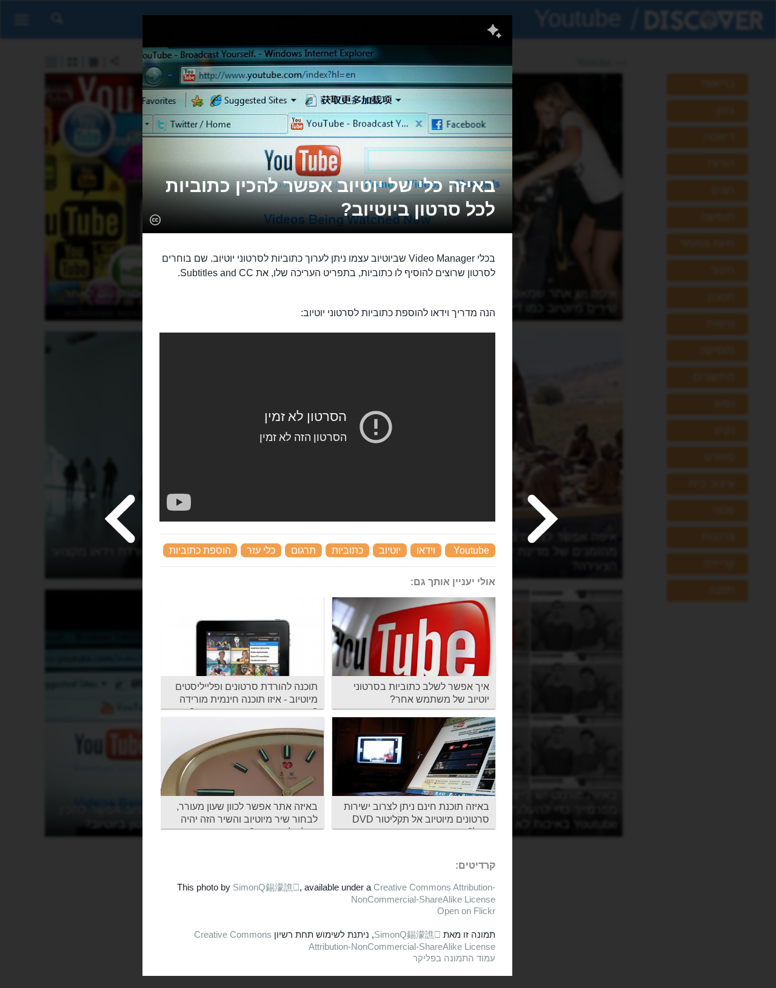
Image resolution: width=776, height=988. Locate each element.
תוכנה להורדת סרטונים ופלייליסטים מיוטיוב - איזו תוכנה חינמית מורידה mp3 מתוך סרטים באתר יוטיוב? (246, 699)
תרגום (303, 550)
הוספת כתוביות (200, 550)
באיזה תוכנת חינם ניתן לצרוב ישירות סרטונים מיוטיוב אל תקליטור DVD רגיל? (416, 819)
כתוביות (347, 550)
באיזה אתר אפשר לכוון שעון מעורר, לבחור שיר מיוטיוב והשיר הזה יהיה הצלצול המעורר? (247, 819)
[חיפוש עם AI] (494, 33)
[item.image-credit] (154, 219)
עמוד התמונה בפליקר (454, 958)
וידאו (425, 550)
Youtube (471, 550)
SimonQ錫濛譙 (266, 887)
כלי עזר (261, 550)
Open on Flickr (466, 911)
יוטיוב (390, 550)
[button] (327, 197)
